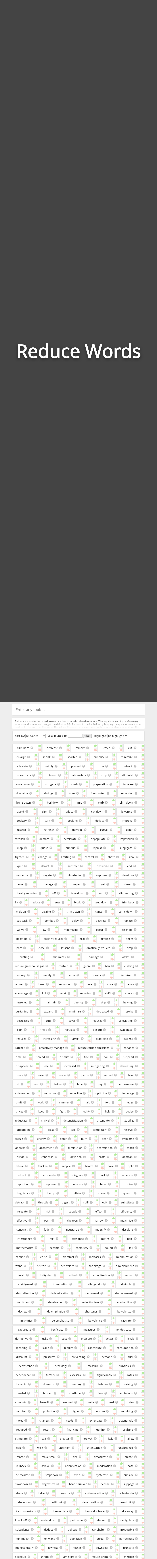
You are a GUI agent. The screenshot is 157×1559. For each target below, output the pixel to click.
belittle (41, 1266)
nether (77, 1547)
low (44, 930)
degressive (48, 1484)
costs (102, 1157)
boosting (21, 939)
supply (73, 1211)
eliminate (23, 748)
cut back (22, 920)
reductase (21, 1120)
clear (105, 1139)
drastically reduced (98, 948)
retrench (49, 829)
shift (108, 993)
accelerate (70, 839)
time (18, 1057)
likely (110, 1438)
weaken (20, 839)
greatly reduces (53, 939)
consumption (125, 1348)
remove (80, 748)
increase (128, 784)
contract (127, 766)
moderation (104, 1466)
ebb (18, 1447)
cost (64, 1338)
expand (48, 1011)
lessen (106, 748)
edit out (57, 1502)
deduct (48, 1529)
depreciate (67, 1266)
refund (108, 1075)
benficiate (57, 1329)
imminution (60, 1284)
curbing (129, 966)
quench (127, 1193)
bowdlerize (124, 1311)
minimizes (59, 957)
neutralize (72, 1229)
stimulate (21, 1438)
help (108, 1111)
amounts (21, 1402)
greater (64, 1438)
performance (126, 1084)
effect (98, 1211)
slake (45, 1348)
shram (45, 1557)
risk (48, 1211)
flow (100, 1393)
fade (47, 1229)
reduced (21, 1039)
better (58, 1084)
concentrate (23, 775)
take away (126, 1511)
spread (40, 1057)
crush (43, 1257)
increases (95, 1257)
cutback (73, 1275)
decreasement (124, 1293)
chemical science (94, 1511)
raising (128, 1384)
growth (88, 1438)
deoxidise (128, 875)
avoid (20, 811)
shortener (91, 1311)
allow (130, 1438)
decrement (92, 1293)
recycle (66, 1166)
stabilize (129, 1120)
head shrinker (78, 1484)
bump (51, 1193)
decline (105, 1484)
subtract (73, 866)
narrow (98, 1220)
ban (107, 966)
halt (87, 1102)
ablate (129, 1457)
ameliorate (70, 1557)
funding (76, 1384)
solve (110, 984)
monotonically (24, 1547)
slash (74, 784)
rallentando (126, 1493)
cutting (24, 957)
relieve (19, 1166)
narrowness (126, 1538)
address (20, 1148)
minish (20, 1275)
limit (79, 802)
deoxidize (103, 866)
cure (89, 984)
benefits (21, 1384)
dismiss (64, 1057)
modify (85, 1111)
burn (84, 1139)
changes (44, 1420)
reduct (129, 1275)
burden (47, 1393)
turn (47, 820)
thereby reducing (26, 893)
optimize (101, 1093)
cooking (73, 820)
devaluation (55, 1302)
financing (72, 1429)
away (130, 984)
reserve (128, 1130)
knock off (21, 1520)
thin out (51, 775)
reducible (76, 1093)
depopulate (98, 839)
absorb (97, 1030)
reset (63, 993)
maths (105, 1239)
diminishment (125, 1266)
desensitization (73, 1120)
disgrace (78, 1175)
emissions (126, 1393)
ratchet (20, 1048)
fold (107, 1102)
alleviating (126, 1020)
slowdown (21, 1484)
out (101, 893)
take (131, 1075)
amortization (101, 1275)
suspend (128, 1057)
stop (104, 775)
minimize (127, 757)
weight (128, 1039)
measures (89, 1329)
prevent (76, 766)
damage (94, 957)
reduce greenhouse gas (29, 966)
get (103, 884)
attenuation (94, 1447)
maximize (126, 1220)
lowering (126, 811)
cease (51, 1130)
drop (130, 948)
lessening (126, 930)
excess (109, 1338)
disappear (22, 1066)
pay (100, 1084)
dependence (23, 1375)
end (129, 866)
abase (19, 1493)
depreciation (105, 1148)
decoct (45, 866)
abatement (46, 1148)
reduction (127, 793)
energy (41, 1139)
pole (129, 1239)
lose (46, 1066)
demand (107, 1357)
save (111, 1166)
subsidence (22, 1529)
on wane (49, 1538)
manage (48, 884)
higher (76, 1411)
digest (66, 1202)
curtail (104, 829)
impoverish (127, 839)
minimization (125, 1257)
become (54, 1248)
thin (101, 766)
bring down (23, 802)
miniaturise (25, 1320)
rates (130, 1375)
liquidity (100, 1429)
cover (72, 1020)
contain (63, 966)
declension (25, 1502)
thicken (43, 1166)
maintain (51, 1002)
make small (49, 1457)
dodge (130, 1111)
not (36, 1084)
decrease (52, 748)
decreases (23, 1020)
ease (20, 884)
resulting (127, 1429)
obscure (78, 1184)
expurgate (24, 1329)
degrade (77, 829)
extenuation (23, 1093)
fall (131, 1248)
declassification (59, 1293)
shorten (72, 757)
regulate (70, 1030)
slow (131, 857)
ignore (87, 966)
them (129, 939)
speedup (20, 1557)
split (131, 1166)
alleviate (22, 766)
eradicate (102, 1039)
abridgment (25, 1284)
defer (129, 829)
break (19, 1075)
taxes (19, 1420)
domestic (49, 1384)
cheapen (72, 1220)
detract (19, 1202)
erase (62, 1075)
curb (101, 802)
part (102, 1175)
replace (128, 920)
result (47, 1429)
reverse (105, 939)
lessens (65, 948)
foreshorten (98, 793)
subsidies (125, 1366)
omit (19, 1102)
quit (20, 866)
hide (80, 1084)
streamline (23, 1130)
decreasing (127, 1066)
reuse (57, 902)
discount (21, 1357)
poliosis (72, 1529)
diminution (75, 1148)
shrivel (45, 1120)
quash (44, 848)
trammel (68, 1257)
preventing (78, 1357)
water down (48, 1520)
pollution (49, 1411)
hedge (129, 1102)
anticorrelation (94, 1493)
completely (100, 1130)
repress (97, 848)
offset (126, 957)
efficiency (126, 1211)
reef (52, 1239)
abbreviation (73, 1466)
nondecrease (123, 1329)
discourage (127, 1093)
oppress (51, 1184)
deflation (76, 1157)
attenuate (103, 1120)
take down (77, 893)
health (89, 1166)
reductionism (90, 1302)
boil (106, 1057)
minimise (75, 1011)
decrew (22, 1311)
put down (76, 1520)
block (77, 902)
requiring (127, 1411)
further (50, 1375)
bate (130, 1466)
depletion (76, 1538)
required (21, 1429)
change (42, 857)
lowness (53, 1547)
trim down (73, 911)
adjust (19, 984)
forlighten (46, 1275)
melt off (21, 911)
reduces (97, 1020)
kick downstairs (26, 1511)
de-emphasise (60, 1320)
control (89, 857)
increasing (49, 1039)
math (130, 1148)
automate (49, 1175)
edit (104, 1202)
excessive (76, 1375)
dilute (69, 811)
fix (16, 902)
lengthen (128, 1557)
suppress (101, 875)
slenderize (21, 875)
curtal (100, 1538)
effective (22, 1220)
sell (73, 1130)
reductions (66, 984)
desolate (127, 1229)
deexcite (65, 1493)
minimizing (71, 930)
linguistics (23, 1193)
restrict (21, 829)
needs (69, 1420)
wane (18, 1266)
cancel (99, 911)
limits (90, 1402)
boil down (53, 802)
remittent (23, 1302)
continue (75, 1393)
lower (41, 984)
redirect (21, 1175)
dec (75, 1457)
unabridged (125, 1447)
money (21, 975)
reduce (36, 902)
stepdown (51, 1475)
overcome (128, 1139)
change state (60, 1511)
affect (76, 1039)
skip (103, 1002)
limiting (66, 857)
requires (21, 1411)
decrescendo (26, 1366)
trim (72, 793)
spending (21, 1348)
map (20, 848)
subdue (70, 848)
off (54, 893)
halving (128, 1002)
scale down (23, 784)
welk (40, 1447)
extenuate (96, 1420)
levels (130, 1338)
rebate (21, 1457)
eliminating (126, 893)
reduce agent (100, 1557)
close (41, 948)
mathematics (24, 1248)
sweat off (125, 1502)
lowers (97, 975)
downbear (102, 1547)
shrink (47, 757)
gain (20, 1030)
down (128, 884)
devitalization (25, 1293)
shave (101, 1193)
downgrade (126, 1420)
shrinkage (95, 1266)
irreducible (127, 1529)
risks (45, 1338)
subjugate (126, 848)
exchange (78, 1239)
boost (99, 930)
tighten (20, 857)
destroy (78, 1002)
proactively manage (51, 1048)
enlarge (21, 757)
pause (85, 1075)
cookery (22, 820)
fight (63, 1111)
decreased (102, 1011)
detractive (21, 1338)
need (111, 1402)
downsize (22, 793)
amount (68, 1402)
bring (131, 1402)
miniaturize (74, 875)
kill (44, 993)
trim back (128, 902)
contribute (95, 1348)
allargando (94, 1284)
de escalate (23, 1475)
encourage (21, 993)
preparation (100, 784)
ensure (100, 1411)
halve (41, 1493)
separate (127, 1175)
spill (86, 1202)
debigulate (127, 1520)
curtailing (22, 1011)
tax (44, 1438)
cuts (48, 1020)
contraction (124, 1302)
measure (93, 1366)
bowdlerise (95, 1320)
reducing (85, 993)
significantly (104, 1375)
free (86, 1057)
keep (41, 1111)
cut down (97, 811)
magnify (100, 1229)
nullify (47, 975)
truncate (128, 1547)
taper (103, 1184)
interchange (24, 1239)
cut (130, 748)
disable (46, 911)
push (47, 1220)
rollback (21, 1466)
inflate (77, 1193)
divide (20, 1157)
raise (41, 1075)
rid (17, 1084)
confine (20, 1257)
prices (19, 1111)
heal (82, 939)
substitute (127, 1202)
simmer (64, 1102)
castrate (126, 1320)
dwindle (126, 1284)
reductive (50, 1093)
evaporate (126, 1030)
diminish (128, 775)
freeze (19, 1139)
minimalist (22, 1538)
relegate (22, 1211)
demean (127, 1157)
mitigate (50, 784)
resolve (129, 1011)
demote (44, 839)
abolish (129, 993)
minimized (125, 975)
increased (70, 1066)
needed (21, 1393)
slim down (126, 802)
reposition (23, 1184)
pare (19, 948)
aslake (46, 1466)
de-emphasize (56, 1311)
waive (20, 930)
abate (111, 857)
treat (43, 1030)
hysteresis (102, 1475)
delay (75, 920)
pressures (49, 1357)
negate (47, 875)
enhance (129, 1048)
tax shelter (99, 1529)
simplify (99, 757)
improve (127, 820)
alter (72, 975)
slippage (129, 1484)
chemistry (82, 1248)
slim (45, 811)
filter (87, 735)
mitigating (98, 1066)
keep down (101, 902)
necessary (61, 1366)
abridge (48, 793)
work (41, 1102)
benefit (44, 1402)
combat (50, 920)
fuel (130, 1357)
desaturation (90, 1502)
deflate (99, 820)
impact (77, 884)
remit (76, 1475)
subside (129, 1475)
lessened (22, 1002)
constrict (22, 1229)
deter (63, 1139)
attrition (64, 1447)
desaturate (101, 1457)
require (68, 1348)
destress (101, 920)
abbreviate (79, 775)
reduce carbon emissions (93, 1048)
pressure (86, 1338)
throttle (43, 1202)
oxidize (128, 1184)
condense (47, 1157)
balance (103, 1384)
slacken (101, 1520)
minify (49, 766)
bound (109, 1248)
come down (126, 911)
